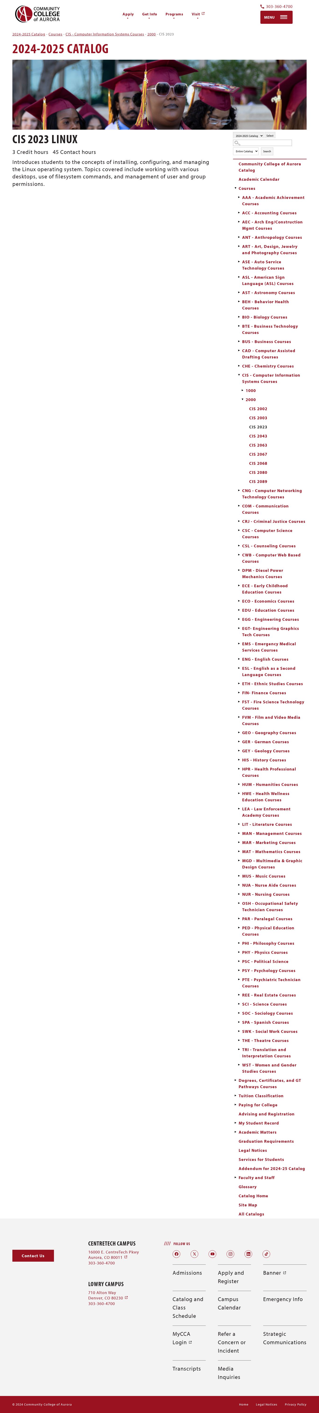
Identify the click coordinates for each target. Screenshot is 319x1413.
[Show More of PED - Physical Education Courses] (239, 927)
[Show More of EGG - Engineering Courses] (239, 619)
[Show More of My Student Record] (235, 1123)
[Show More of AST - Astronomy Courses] (239, 292)
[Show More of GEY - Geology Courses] (239, 750)
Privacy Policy (296, 1404)
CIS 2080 (258, 472)
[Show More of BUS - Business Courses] (239, 341)
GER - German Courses (265, 741)
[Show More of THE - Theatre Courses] (239, 1040)
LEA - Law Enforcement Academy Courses (266, 812)
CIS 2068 (258, 463)
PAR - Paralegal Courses (267, 918)
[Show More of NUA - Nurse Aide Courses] (239, 885)
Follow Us (182, 1243)
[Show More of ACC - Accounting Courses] (239, 212)
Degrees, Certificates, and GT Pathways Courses (270, 1083)
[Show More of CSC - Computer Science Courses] (239, 530)
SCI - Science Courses (264, 1004)
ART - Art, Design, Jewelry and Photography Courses (270, 249)
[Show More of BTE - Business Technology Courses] (239, 326)
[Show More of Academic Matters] (235, 1132)
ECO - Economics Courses (268, 601)
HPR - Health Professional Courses (269, 772)
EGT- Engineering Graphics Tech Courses (270, 631)
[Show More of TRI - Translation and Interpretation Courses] (239, 1049)
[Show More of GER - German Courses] (239, 741)
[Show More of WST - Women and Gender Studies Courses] (239, 1064)
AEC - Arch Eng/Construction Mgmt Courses (272, 225)
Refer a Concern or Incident (232, 1342)
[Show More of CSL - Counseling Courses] (239, 545)
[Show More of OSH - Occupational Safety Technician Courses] (239, 903)
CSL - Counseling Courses (269, 546)
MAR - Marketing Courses (269, 842)
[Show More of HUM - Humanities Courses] (239, 784)
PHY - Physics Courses (265, 952)
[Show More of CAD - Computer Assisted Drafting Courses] (239, 350)
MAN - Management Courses (272, 833)
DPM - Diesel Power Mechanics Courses (262, 573)
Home (243, 1404)
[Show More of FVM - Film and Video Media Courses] (239, 717)
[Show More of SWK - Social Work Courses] (239, 1031)
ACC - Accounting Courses (269, 212)
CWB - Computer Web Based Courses (271, 558)
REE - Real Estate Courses (269, 995)
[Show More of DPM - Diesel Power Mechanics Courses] (239, 570)
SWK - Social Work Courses (270, 1031)
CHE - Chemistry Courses (268, 366)
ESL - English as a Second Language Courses (269, 671)
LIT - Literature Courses (267, 824)
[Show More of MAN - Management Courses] (239, 833)
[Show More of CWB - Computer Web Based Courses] (239, 554)
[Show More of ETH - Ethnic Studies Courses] (239, 683)
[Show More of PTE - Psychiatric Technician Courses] (239, 979)
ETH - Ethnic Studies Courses (272, 683)
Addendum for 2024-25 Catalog (272, 1168)
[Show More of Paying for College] (235, 1104)
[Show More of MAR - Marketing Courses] (239, 842)
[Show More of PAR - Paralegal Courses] (239, 918)
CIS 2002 (258, 408)
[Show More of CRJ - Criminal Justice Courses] (239, 521)
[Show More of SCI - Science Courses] (239, 1004)
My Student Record (259, 1123)
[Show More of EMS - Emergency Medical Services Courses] (239, 643)
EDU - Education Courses (268, 610)
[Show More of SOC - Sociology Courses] (239, 1013)
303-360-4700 (279, 6)
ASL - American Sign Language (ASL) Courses (268, 280)
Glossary (248, 1186)
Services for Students (261, 1159)
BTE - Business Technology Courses (270, 329)
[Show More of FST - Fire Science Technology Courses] (239, 701)
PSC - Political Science (265, 961)
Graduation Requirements (266, 1141)
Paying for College (258, 1104)
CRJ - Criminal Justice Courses (273, 521)
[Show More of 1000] (242, 390)
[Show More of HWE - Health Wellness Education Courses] (239, 793)
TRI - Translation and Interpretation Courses (266, 1053)
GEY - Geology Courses (266, 750)
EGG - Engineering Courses (270, 619)
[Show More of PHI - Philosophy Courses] (239, 943)
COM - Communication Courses (265, 509)
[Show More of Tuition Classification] (235, 1095)
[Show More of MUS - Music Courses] (239, 876)
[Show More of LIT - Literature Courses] (239, 824)
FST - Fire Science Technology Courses (273, 705)
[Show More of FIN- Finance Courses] (239, 692)
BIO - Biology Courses (264, 317)
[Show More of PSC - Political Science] (239, 961)
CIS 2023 (258, 427)
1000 (251, 390)
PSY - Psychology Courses (269, 970)
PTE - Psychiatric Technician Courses (271, 983)
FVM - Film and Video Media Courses (271, 720)
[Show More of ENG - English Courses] (239, 659)
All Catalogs (251, 1214)
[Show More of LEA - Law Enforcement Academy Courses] (239, 808)
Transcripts (187, 1368)
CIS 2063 (258, 445)
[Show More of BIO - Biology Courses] (239, 317)
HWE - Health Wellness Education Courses (266, 796)
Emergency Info (283, 1298)
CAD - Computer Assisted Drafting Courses (268, 354)
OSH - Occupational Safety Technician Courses (270, 906)
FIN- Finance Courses (264, 692)
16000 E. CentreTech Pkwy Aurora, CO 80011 (113, 1254)
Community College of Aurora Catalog (270, 167)
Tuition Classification (261, 1095)
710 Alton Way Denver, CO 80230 (108, 1295)
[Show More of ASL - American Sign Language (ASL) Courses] (239, 277)
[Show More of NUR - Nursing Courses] (239, 894)
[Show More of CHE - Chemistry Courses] (239, 366)
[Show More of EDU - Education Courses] (239, 610)
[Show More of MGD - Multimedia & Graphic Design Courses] (239, 860)
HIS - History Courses (264, 760)
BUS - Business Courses (266, 341)
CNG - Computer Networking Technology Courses (272, 494)
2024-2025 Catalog (28, 34)
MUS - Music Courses (264, 876)
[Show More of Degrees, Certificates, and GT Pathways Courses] (235, 1080)
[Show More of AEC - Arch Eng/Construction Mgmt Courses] (239, 221)
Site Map (248, 1205)
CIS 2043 (258, 436)
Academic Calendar (259, 179)
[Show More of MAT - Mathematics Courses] (239, 851)
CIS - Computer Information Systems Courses (105, 34)
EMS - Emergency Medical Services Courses (269, 647)
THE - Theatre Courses (265, 1040)
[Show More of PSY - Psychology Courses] (239, 970)
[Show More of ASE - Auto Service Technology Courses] (239, 261)
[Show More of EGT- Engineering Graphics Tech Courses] (239, 628)
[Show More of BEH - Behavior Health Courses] (239, 301)
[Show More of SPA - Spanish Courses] (239, 1022)
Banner (275, 1272)
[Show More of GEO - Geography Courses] (239, 732)
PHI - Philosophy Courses (268, 943)
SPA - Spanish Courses (265, 1022)
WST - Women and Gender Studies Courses (269, 1068)
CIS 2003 (258, 417)
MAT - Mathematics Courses (271, 851)
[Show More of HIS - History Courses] (239, 759)
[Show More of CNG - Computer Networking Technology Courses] (239, 490)
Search (267, 151)
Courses (55, 34)
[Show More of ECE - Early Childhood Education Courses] (239, 585)
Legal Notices (253, 1150)
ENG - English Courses (265, 659)
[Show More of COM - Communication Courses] (239, 505)
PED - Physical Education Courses (268, 931)
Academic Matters (258, 1132)
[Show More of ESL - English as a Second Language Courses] (239, 668)
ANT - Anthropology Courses (272, 237)
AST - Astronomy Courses (268, 292)
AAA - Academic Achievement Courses (273, 200)
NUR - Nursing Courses (266, 894)
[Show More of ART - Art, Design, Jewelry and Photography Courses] (239, 246)
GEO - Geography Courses (269, 732)
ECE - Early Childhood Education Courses (265, 589)
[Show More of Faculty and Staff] (235, 1177)
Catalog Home (253, 1195)
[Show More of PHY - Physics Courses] (239, 952)
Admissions (187, 1272)
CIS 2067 (258, 454)
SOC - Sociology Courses (267, 1013)
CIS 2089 (258, 481)
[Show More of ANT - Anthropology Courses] (239, 237)
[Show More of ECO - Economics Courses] (239, 601)
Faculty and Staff (257, 1177)
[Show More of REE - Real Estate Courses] (239, 995)
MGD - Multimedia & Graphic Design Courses (272, 864)
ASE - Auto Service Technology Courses (263, 265)
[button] (33, 1256)
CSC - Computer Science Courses (267, 533)
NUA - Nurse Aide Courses (269, 885)
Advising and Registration (267, 1114)
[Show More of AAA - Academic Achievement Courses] (239, 197)
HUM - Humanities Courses (270, 784)
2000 (151, 34)
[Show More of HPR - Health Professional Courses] (239, 769)
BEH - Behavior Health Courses (265, 305)
